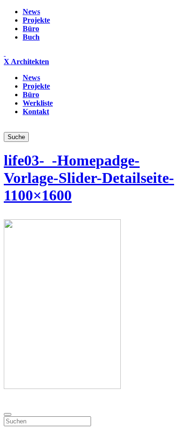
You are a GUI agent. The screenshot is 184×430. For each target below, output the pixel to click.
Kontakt (36, 112)
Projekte (36, 20)
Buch (31, 37)
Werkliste (38, 103)
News (31, 12)
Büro (31, 29)
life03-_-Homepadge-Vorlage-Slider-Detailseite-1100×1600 (89, 178)
